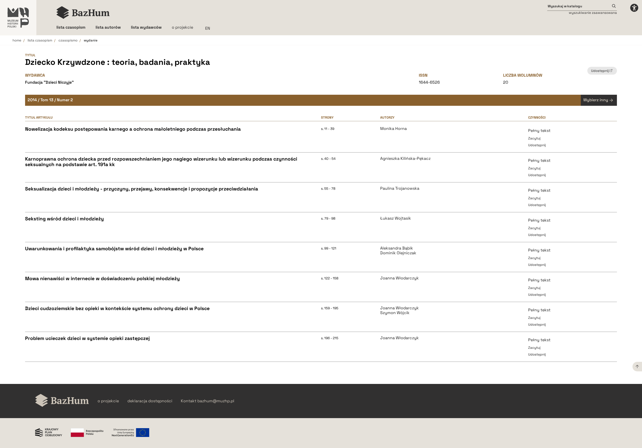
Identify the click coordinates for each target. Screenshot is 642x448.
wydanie (91, 40)
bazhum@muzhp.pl (215, 401)
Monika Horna (393, 128)
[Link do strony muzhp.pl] (18, 17)
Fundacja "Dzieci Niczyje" (49, 82)
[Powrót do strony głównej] (62, 401)
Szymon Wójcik (395, 313)
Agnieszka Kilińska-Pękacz (405, 158)
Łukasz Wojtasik (395, 218)
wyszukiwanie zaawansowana (593, 13)
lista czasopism (40, 40)
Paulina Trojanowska (399, 188)
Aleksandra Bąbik (396, 248)
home (17, 40)
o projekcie (182, 27)
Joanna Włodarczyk (399, 278)
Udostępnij (537, 145)
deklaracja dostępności (149, 401)
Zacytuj (534, 138)
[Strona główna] (83, 12)
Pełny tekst (539, 130)
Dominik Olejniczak (398, 253)
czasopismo (67, 40)
